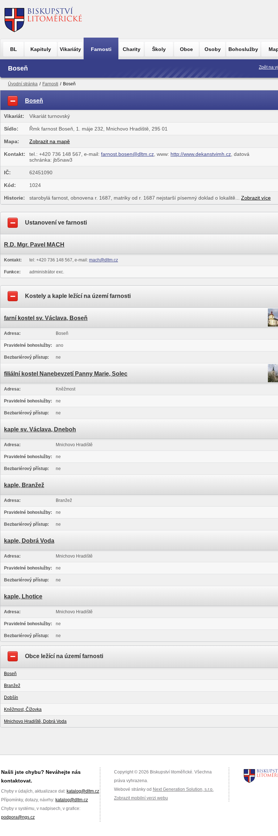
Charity (131, 49)
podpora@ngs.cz (18, 817)
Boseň (10, 673)
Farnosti (101, 49)
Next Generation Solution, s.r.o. (183, 789)
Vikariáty (70, 49)
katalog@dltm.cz (83, 791)
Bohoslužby (243, 49)
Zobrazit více (256, 198)
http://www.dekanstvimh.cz (200, 154)
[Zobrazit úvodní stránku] (43, 19)
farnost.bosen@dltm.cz (127, 154)
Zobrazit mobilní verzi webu (141, 798)
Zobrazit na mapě (49, 141)
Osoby (213, 49)
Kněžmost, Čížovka (23, 709)
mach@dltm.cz (103, 260)
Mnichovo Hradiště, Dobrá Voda (35, 721)
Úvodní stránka (23, 83)
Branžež (12, 685)
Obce (186, 49)
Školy (159, 49)
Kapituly (40, 49)
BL (13, 49)
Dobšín (11, 697)
